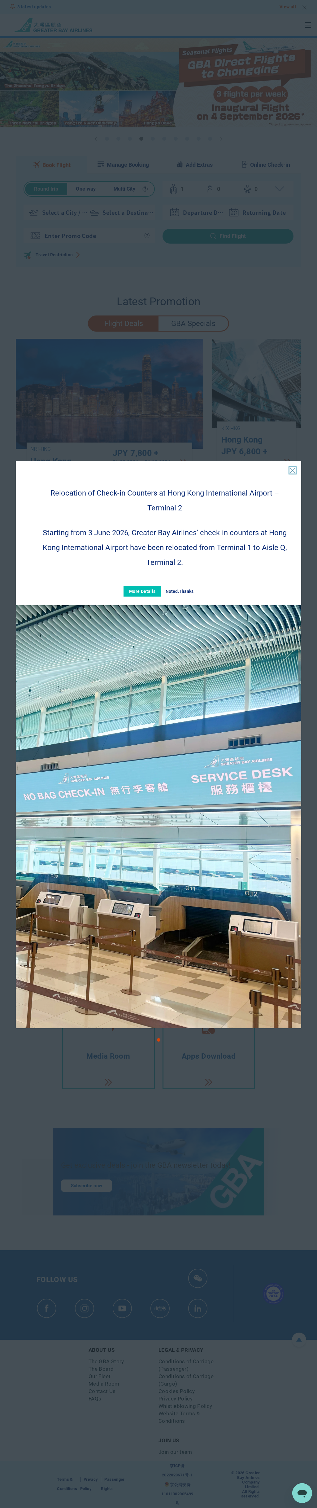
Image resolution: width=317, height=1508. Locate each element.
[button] (158, 1040)
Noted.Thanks (179, 591)
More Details (142, 591)
